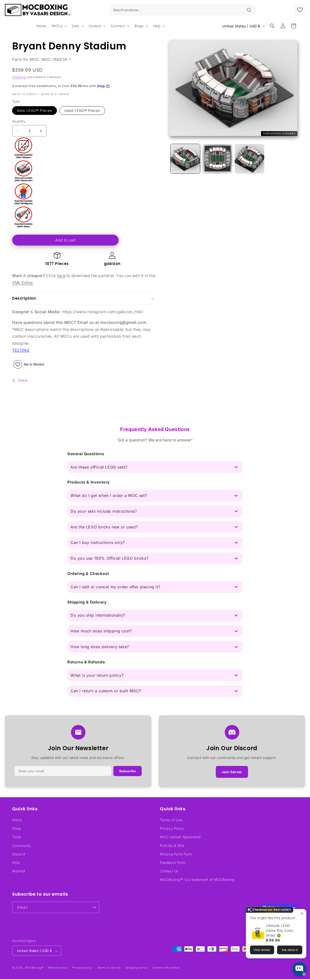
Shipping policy (136, 967)
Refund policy (57, 967)
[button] (59, 26)
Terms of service (109, 967)
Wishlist (18, 871)
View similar (262, 950)
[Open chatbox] (299, 969)
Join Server (232, 772)
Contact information (166, 967)
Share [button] (23, 380)
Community (21, 846)
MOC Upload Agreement (180, 837)
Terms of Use (171, 820)
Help (16, 862)
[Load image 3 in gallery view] (249, 159)
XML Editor (22, 282)
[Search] (249, 10)
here (61, 275)
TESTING (20, 350)
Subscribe (127, 771)
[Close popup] (302, 913)
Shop (16, 828)
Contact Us (169, 871)
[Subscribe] (93, 907)
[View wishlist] (299, 10)
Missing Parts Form (176, 854)
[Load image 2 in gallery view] (217, 159)
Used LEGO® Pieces (82, 110)
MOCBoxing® (34, 968)
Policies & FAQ (172, 846)
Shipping (18, 77)
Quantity (18, 121)
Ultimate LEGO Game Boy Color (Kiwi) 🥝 (279, 930)
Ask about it (290, 950)
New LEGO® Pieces (34, 110)
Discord (18, 854)
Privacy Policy (172, 828)
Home (17, 820)
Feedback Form (173, 862)
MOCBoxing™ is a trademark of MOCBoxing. (197, 880)
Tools (16, 837)
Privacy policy (82, 967)
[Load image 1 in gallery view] (185, 159)
